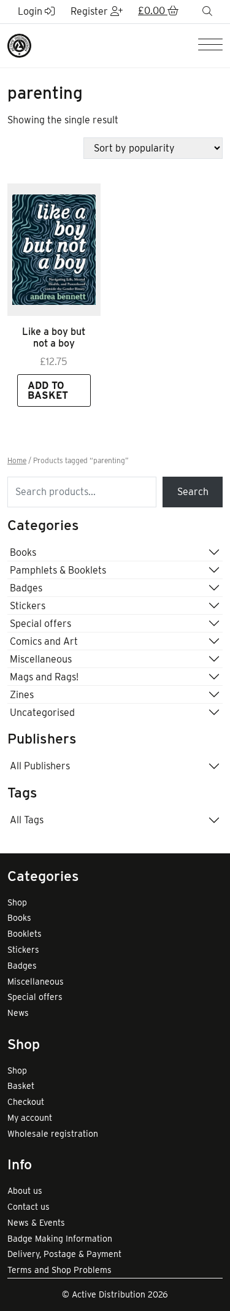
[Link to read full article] (54, 250)
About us (24, 1191)
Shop (17, 902)
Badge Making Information (59, 1239)
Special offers (40, 623)
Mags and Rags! (44, 677)
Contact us (28, 1207)
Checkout (25, 1102)
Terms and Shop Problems (59, 1270)
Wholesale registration (52, 1134)
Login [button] (31, 11)
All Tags (27, 820)
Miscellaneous (41, 659)
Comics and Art (44, 641)
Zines (22, 695)
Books (23, 552)
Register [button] (90, 11)
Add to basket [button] (48, 390)
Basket (20, 1086)
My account (29, 1118)
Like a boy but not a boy (53, 337)
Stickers (27, 606)
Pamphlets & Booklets (58, 570)
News (18, 1013)
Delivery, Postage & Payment (64, 1254)
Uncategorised (42, 712)
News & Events (36, 1223)
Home (16, 460)
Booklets (24, 934)
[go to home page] (19, 44)
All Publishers (40, 766)
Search (193, 492)
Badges (26, 588)
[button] (158, 11)
